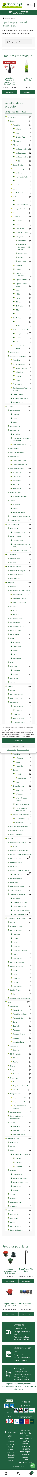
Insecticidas (17, 476)
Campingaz (17, 646)
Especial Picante (21, 280)
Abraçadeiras (17, 1010)
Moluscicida (17, 480)
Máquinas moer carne (20, 1182)
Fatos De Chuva (15, 630)
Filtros (12, 1066)
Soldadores (17, 658)
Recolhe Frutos (21, 137)
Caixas (15, 1022)
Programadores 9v (19, 1102)
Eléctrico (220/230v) (20, 551)
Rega (9, 1002)
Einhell (18, 774)
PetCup (15, 982)
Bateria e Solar (18, 540)
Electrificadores (15, 536)
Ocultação (14, 1218)
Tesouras (19, 181)
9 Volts (15, 1062)
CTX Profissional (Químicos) (20, 870)
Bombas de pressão (22, 804)
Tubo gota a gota (19, 1130)
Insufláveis (14, 882)
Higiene (15, 674)
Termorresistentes (19, 598)
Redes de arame (15, 1226)
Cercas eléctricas (13, 524)
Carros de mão (18, 165)
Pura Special (17, 958)
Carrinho (28, 1471)
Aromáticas (20, 229)
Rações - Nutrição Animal (17, 918)
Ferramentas (14, 634)
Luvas (18, 133)
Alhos (18, 225)
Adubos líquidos (21, 153)
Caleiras (13, 562)
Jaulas (12, 500)
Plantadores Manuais (20, 193)
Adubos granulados (22, 149)
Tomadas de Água (19, 1034)
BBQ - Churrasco (16, 698)
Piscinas (10, 838)
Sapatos (16, 614)
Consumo (16, 670)
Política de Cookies (11, 750)
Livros (15, 189)
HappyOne (16, 946)
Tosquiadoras (15, 520)
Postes (12, 1222)
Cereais (12, 922)
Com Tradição (23, 253)
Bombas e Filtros (16, 862)
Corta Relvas (20, 818)
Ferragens (16, 714)
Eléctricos (19, 758)
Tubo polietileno (19, 1134)
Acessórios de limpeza (18, 842)
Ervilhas (18, 269)
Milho (18, 310)
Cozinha (13, 1170)
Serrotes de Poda (22, 177)
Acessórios (16, 125)
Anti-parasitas (15, 410)
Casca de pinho (18, 706)
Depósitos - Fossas (14, 566)
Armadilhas (17, 472)
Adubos (15, 145)
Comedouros (14, 456)
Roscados (16, 1030)
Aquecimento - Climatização (20, 590)
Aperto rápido (18, 1018)
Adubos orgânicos (22, 157)
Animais (10, 406)
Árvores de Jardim (16, 694)
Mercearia (13, 666)
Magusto (13, 1198)
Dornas (18, 376)
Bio (19, 161)
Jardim (10, 686)
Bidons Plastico (21, 368)
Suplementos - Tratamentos (20, 516)
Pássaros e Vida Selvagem (19, 826)
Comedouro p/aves (19, 460)
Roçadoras (19, 823)
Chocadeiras (14, 448)
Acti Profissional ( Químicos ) (20, 854)
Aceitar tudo (19, 740)
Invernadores (17, 874)
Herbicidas (16, 185)
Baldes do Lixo (18, 1174)
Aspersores (14, 1046)
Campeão (16, 934)
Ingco (18, 782)
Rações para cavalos (17, 962)
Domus (15, 938)
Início (6, 18)
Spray (15, 422)
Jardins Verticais (18, 718)
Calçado (18, 129)
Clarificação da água (20, 902)
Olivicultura (14, 352)
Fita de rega (17, 1126)
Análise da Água (15, 858)
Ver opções (10, 1281)
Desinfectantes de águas (21, 910)
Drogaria (11, 582)
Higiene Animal (15, 492)
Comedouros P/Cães (20, 464)
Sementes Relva (21, 314)
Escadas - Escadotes (17, 626)
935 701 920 (26, 1449)
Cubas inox (19, 372)
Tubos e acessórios (19, 602)
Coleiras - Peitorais (17, 452)
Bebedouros (14, 430)
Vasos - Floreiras (16, 834)
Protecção (14, 678)
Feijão (18, 294)
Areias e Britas (15, 559)
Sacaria (12, 682)
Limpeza (19, 1166)
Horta (12, 121)
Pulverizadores (18, 213)
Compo (18, 338)
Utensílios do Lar (13, 1138)
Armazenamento (19, 364)
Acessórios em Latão (20, 1014)
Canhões (16, 1050)
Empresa (11, 1441)
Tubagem (13, 1122)
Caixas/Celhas (18, 394)
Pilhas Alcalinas (15, 1202)
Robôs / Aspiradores (17, 886)
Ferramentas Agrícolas (21, 169)
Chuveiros (13, 866)
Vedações (11, 1210)
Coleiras (16, 414)
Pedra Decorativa (19, 722)
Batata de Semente (22, 233)
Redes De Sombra (16, 1230)
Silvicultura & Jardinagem (22, 814)
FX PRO (15, 846)
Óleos (18, 762)
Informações (10, 1444)
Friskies (15, 942)
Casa (12, 1150)
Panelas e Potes (18, 1186)
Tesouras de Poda (22, 205)
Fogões (15, 654)
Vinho (18, 380)
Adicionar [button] (9, 92)
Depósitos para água (17, 571)
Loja (10, 1439)
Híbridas (18, 302)
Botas (15, 610)
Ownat (15, 954)
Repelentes (17, 488)
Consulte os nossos (15, 1386)
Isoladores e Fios (19, 532)
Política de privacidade (23, 750)
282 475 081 (26, 1436)
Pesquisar (18, 1473)
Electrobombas (18, 786)
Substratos (17, 318)
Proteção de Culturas (20, 209)
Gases (12, 638)
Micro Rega (14, 1078)
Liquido (15, 418)
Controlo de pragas (17, 468)
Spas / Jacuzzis (15, 890)
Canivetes (13, 1146)
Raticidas (16, 484)
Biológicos (19, 334)
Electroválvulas (15, 1054)
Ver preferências (18, 746)
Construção (12, 555)
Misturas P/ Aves (16, 926)
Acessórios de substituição (19, 850)
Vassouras (13, 1206)
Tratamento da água (17, 894)
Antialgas (16, 898)
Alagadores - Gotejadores (22, 1086)
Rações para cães (16, 930)
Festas (15, 650)
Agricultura (12, 117)
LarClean (19, 1158)
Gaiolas (15, 508)
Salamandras (17, 594)
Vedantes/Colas (18, 1042)
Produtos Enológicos (20, 398)
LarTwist (19, 1162)
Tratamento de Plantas (21, 330)
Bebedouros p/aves (19, 445)
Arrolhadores (17, 384)
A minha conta (6, 1473)
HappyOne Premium (20, 950)
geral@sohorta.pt (25, 1462)
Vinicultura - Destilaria (18, 356)
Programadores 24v (20, 1098)
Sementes (16, 217)
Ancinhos (19, 173)
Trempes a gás (18, 1190)
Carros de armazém (17, 618)
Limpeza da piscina (19, 914)
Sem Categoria (18, 402)
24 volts (15, 1058)
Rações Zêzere (15, 990)
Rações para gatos (16, 966)
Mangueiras (14, 1070)
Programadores (15, 1094)
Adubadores (17, 141)
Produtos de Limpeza (20, 1154)
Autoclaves (19, 794)
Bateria (15, 770)
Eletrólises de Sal (16, 878)
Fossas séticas (15, 578)
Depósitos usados (16, 574)
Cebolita (19, 265)
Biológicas (19, 237)
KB (17, 342)
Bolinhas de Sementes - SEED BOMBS (24, 247)
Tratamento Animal (20, 496)
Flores (20, 257)
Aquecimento (15, 426)
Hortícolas (22, 261)
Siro (17, 322)
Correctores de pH (19, 906)
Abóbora (19, 221)
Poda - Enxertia (18, 197)
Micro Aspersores (19, 1090)
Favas (17, 290)
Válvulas (16, 1038)
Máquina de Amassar (20, 1178)
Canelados (16, 1026)
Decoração (14, 702)
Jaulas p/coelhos (19, 512)
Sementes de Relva (17, 830)
